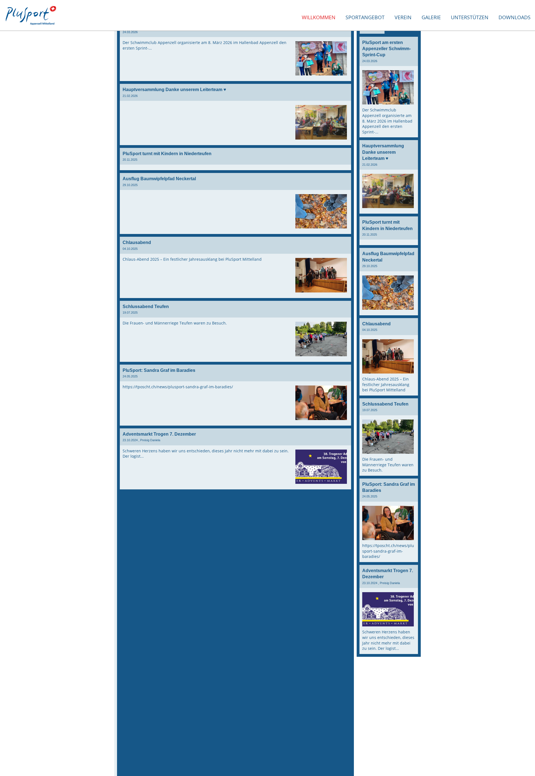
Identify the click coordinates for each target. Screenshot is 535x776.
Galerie (431, 17)
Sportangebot (365, 17)
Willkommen (318, 17)
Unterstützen (469, 17)
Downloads (514, 17)
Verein (403, 17)
